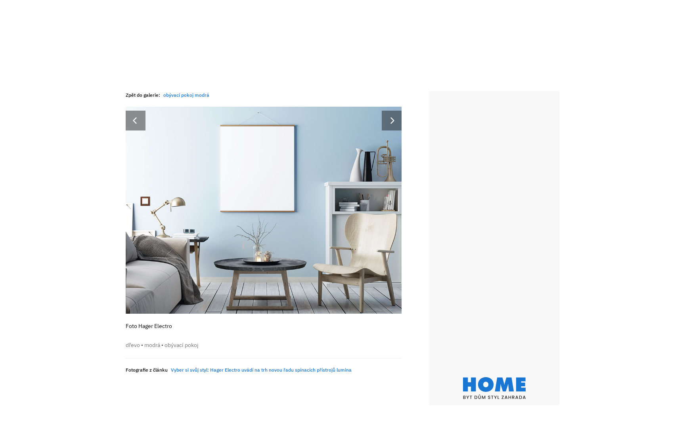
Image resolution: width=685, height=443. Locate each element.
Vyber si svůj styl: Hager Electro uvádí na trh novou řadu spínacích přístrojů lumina (261, 370)
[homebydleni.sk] (494, 388)
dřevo (133, 345)
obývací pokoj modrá (186, 95)
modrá (152, 345)
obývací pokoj (182, 345)
